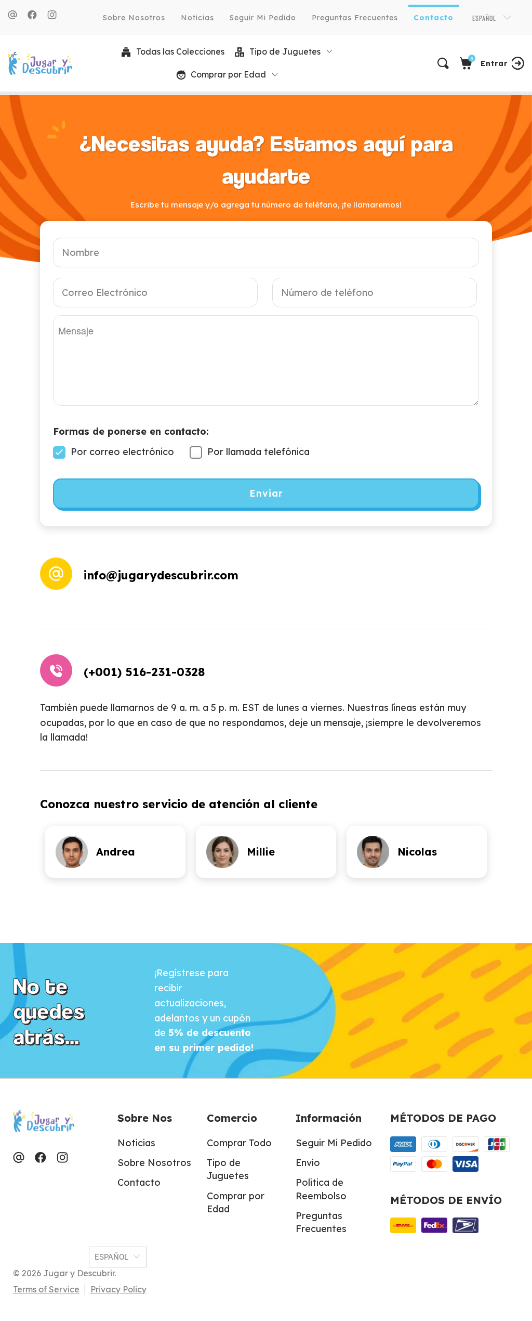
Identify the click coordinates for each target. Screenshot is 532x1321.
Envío (308, 1163)
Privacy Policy (118, 1289)
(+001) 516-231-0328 (144, 672)
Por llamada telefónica (257, 452)
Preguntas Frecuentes (355, 17)
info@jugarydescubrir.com (161, 575)
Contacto (434, 17)
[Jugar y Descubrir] (36, 63)
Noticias (197, 17)
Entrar (494, 63)
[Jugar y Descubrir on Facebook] (32, 15)
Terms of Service (46, 1289)
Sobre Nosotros (134, 17)
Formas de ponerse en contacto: (131, 431)
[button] (284, 52)
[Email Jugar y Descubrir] (12, 15)
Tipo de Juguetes (228, 1169)
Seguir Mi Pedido (263, 17)
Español (485, 18)
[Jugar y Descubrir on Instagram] (52, 15)
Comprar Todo (239, 1143)
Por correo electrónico (121, 452)
